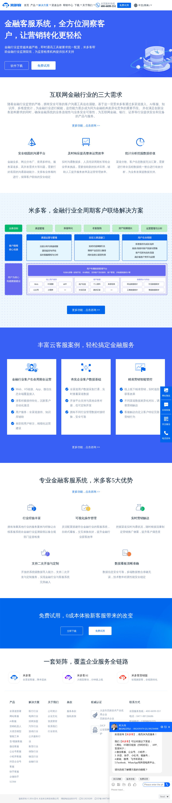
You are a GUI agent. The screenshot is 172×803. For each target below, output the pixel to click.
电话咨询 (166, 438)
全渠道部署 (15, 711)
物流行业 (33, 756)
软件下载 (17, 66)
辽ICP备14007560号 (103, 798)
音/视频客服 (16, 741)
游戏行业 (33, 731)
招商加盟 (33, 721)
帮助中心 (68, 5)
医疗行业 (33, 711)
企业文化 (52, 716)
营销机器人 (15, 726)
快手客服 (14, 771)
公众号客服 (15, 751)
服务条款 (71, 711)
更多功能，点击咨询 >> (86, 125)
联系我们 (52, 726)
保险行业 (33, 751)
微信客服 (14, 746)
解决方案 (43, 5)
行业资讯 (52, 731)
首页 (26, 5)
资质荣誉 (52, 721)
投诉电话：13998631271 (142, 721)
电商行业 (33, 716)
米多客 (13, 5)
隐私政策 (71, 716)
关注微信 (166, 424)
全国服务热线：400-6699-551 (145, 711)
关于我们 (87, 5)
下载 (76, 5)
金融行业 (33, 761)
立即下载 (71, 631)
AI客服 (13, 721)
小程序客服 (15, 756)
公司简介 (52, 711)
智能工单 (14, 736)
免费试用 (43, 65)
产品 (32, 5)
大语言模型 (15, 731)
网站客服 (14, 716)
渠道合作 (57, 5)
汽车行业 (33, 726)
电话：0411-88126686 (141, 716)
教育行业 (33, 746)
